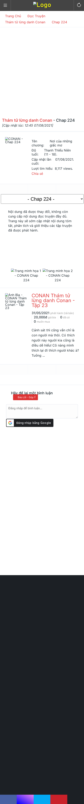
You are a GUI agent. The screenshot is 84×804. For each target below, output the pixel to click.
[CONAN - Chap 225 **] (70, 189)
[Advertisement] (42, 71)
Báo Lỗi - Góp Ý (26, 397)
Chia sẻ (37, 174)
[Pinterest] (58, 799)
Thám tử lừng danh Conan (27, 120)
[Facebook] (8, 799)
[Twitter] (42, 799)
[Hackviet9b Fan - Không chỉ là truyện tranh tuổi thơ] (42, 4)
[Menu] (5, 5)
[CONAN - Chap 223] (14, 189)
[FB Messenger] (25, 799)
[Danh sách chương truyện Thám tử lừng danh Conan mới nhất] (42, 189)
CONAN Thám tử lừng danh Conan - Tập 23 (53, 300)
